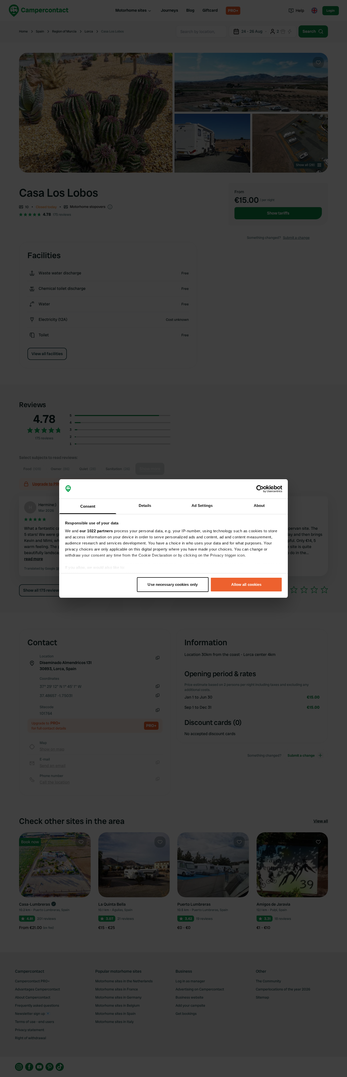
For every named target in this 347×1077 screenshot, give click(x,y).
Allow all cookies (246, 584)
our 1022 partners (96, 531)
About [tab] (259, 505)
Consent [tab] (88, 506)
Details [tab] (145, 505)
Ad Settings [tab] (202, 505)
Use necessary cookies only (173, 584)
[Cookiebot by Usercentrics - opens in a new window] (260, 489)
